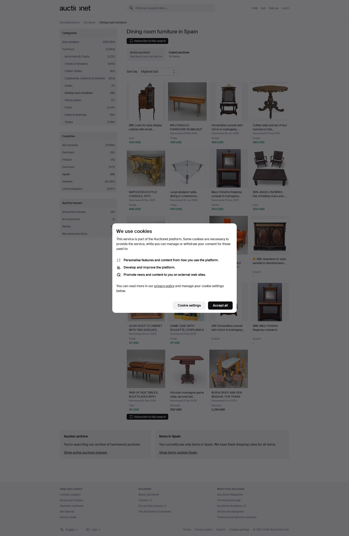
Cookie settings (189, 305)
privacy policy (164, 286)
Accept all (220, 305)
